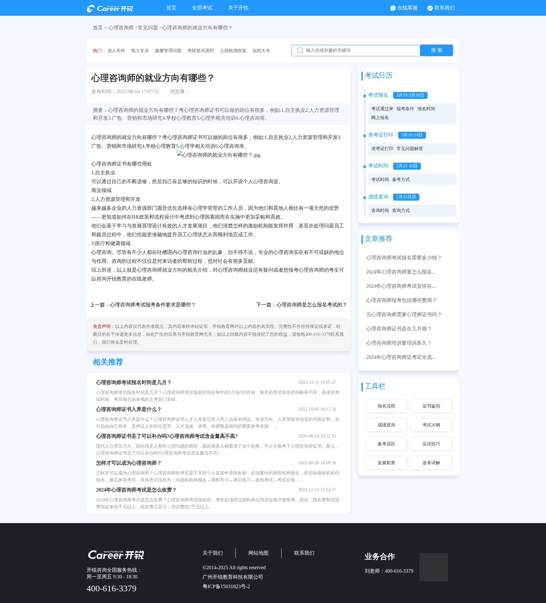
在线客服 (407, 7)
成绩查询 (386, 425)
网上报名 (380, 117)
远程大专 (261, 50)
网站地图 (258, 553)
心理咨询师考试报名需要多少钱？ (404, 257)
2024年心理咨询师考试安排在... (401, 286)
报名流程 (386, 406)
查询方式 (401, 210)
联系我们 (444, 7)
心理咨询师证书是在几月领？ (399, 328)
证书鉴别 (431, 406)
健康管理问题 (168, 50)
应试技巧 (431, 444)
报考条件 (405, 108)
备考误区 (386, 444)
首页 (171, 7)
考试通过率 (382, 108)
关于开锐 (238, 7)
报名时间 (426, 108)
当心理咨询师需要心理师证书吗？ (404, 314)
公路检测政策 (233, 50)
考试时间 (380, 179)
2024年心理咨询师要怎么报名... (401, 271)
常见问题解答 (410, 148)
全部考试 (202, 7)
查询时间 (380, 210)
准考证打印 (382, 148)
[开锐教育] (110, 10)
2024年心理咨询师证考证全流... (401, 357)
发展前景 (386, 463)
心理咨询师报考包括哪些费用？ (401, 300)
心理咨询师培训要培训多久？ (399, 343)
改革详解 (431, 463)
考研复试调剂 (200, 50)
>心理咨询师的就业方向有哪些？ (196, 27)
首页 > (100, 27)
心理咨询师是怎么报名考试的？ (311, 304)
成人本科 (116, 50)
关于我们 (213, 553)
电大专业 (140, 50)
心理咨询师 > (123, 27)
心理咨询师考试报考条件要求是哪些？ (153, 304)
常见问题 (148, 27)
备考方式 (401, 179)
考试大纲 (431, 425)
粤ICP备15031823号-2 (226, 586)
